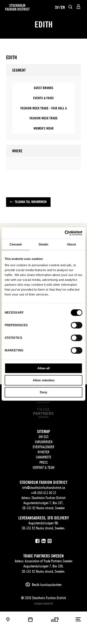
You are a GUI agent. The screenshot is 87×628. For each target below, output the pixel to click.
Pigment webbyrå (43, 603)
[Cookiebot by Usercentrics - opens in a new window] (64, 233)
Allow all (43, 368)
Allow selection (43, 380)
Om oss (44, 437)
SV (57, 7)
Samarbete (43, 457)
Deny (43, 392)
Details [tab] (44, 244)
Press (43, 462)
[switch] (76, 325)
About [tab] (71, 244)
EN (63, 7)
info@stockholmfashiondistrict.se (43, 487)
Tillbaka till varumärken (31, 202)
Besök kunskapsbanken (47, 584)
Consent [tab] (16, 244)
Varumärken (43, 442)
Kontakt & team (43, 467)
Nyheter (43, 452)
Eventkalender (43, 447)
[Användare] (78, 6)
